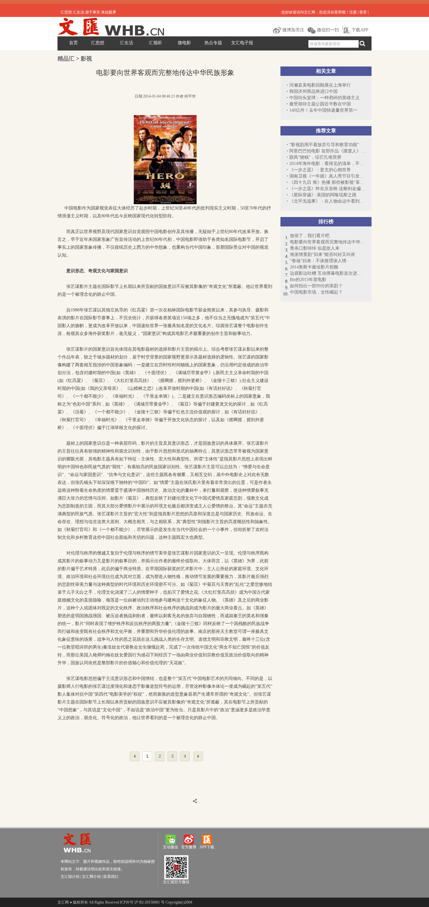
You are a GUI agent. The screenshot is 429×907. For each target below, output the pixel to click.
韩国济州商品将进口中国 (313, 91)
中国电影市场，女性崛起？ (316, 292)
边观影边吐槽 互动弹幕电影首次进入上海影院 (327, 273)
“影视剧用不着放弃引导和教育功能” (324, 144)
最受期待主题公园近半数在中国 (320, 104)
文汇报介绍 (70, 876)
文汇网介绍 (91, 876)
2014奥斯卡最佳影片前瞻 (314, 267)
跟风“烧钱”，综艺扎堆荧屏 (315, 157)
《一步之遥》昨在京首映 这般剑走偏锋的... (327, 188)
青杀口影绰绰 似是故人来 (314, 248)
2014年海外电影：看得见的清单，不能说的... (327, 163)
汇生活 (126, 42)
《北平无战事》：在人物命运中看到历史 (327, 201)
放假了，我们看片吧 (309, 235)
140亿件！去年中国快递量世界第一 (323, 110)
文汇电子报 (242, 42)
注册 (353, 12)
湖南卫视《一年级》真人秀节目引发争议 (327, 176)
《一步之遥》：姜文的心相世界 (320, 169)
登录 (363, 12)
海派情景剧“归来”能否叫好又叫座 (322, 254)
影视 (86, 59)
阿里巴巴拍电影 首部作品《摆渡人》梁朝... (327, 151)
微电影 (184, 42)
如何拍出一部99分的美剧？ (316, 286)
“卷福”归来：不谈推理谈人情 (318, 260)
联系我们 (110, 876)
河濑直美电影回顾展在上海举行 (320, 85)
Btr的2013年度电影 (308, 279)
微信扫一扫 (327, 30)
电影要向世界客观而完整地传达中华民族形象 (327, 242)
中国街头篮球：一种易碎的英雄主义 (324, 97)
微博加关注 (292, 30)
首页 (73, 42)
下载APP (359, 30)
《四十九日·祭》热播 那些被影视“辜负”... (327, 182)
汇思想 (97, 42)
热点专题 (213, 42)
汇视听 (155, 42)
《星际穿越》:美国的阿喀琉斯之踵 (322, 195)
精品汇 (65, 59)
